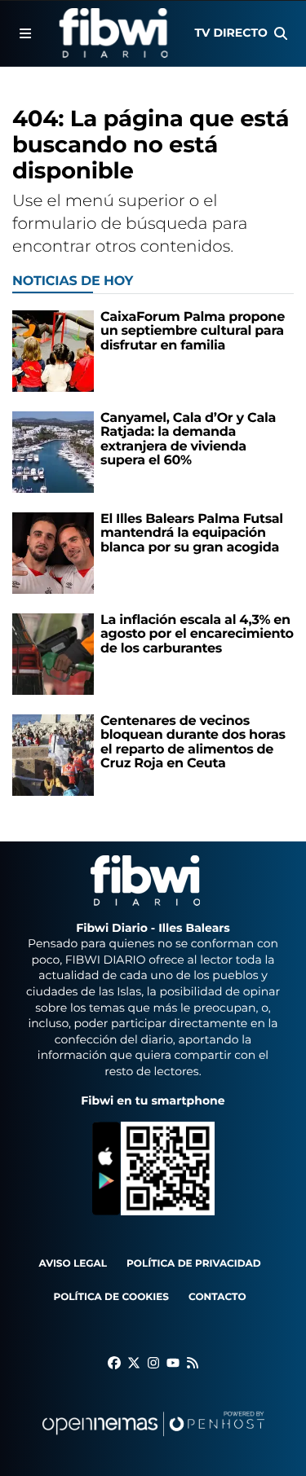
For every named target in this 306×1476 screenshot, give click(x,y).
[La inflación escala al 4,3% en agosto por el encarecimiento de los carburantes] (53, 653)
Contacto (217, 1297)
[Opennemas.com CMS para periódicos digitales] (153, 1439)
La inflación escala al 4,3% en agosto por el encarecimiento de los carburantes (197, 635)
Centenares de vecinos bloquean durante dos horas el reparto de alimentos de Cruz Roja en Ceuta (193, 743)
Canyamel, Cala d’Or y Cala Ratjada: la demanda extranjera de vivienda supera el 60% (188, 440)
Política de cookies (110, 1297)
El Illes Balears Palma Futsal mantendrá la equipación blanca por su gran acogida (191, 534)
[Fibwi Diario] (113, 33)
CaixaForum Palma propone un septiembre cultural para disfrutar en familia (192, 332)
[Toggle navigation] (25, 33)
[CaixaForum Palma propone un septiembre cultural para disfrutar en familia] (53, 350)
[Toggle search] (281, 33)
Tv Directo (231, 32)
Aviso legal (72, 1264)
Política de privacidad (193, 1264)
